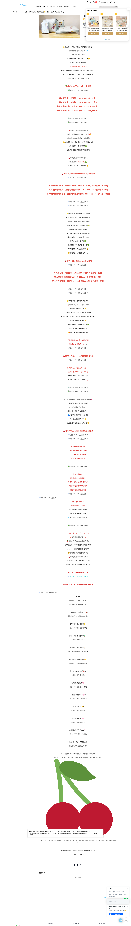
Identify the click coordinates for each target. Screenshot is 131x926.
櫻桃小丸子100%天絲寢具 (75, 850)
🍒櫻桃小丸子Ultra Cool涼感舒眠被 (78, 541)
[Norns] (23, 5)
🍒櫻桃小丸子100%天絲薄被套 (78, 316)
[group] (93, 25)
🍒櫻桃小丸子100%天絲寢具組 (78, 557)
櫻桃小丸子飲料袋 (76, 640)
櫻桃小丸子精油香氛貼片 (77, 746)
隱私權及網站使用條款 (45, 833)
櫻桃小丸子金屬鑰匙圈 (77, 699)
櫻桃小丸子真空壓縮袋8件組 (77, 651)
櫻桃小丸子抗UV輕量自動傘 (77, 616)
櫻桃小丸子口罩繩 (76, 710)
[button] (127, 26)
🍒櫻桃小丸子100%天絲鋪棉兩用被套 (78, 221)
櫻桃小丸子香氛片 (76, 722)
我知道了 (96, 833)
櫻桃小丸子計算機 (76, 675)
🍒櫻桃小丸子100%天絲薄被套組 (78, 305)
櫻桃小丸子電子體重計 (77, 628)
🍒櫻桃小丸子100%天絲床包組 (78, 130)
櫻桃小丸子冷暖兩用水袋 (77, 663)
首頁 (14, 12)
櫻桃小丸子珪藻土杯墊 (77, 734)
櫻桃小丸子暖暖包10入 (77, 687)
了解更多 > (31, 834)
